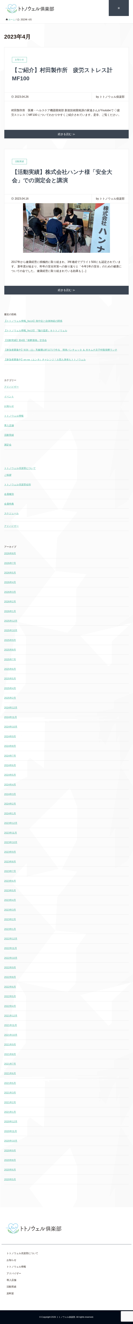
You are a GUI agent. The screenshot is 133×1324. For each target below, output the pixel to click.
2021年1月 (10, 1112)
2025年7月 (10, 659)
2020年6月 (10, 1169)
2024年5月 (10, 774)
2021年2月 (10, 1102)
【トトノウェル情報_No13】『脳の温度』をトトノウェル (35, 330)
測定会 (7, 444)
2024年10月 (10, 726)
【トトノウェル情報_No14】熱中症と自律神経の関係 (33, 321)
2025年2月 (10, 697)
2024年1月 (10, 813)
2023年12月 (10, 823)
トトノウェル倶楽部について (20, 468)
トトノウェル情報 (14, 415)
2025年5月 (10, 678)
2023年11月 (10, 832)
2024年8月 (10, 746)
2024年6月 (10, 765)
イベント (9, 396)
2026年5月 (10, 572)
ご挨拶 (7, 475)
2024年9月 (10, 736)
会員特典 (9, 503)
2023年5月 (10, 890)
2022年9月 (10, 967)
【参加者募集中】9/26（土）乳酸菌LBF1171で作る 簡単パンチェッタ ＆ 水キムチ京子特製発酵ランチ (60, 349)
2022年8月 (10, 977)
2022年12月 (10, 938)
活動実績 (9, 435)
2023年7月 (10, 871)
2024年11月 (10, 717)
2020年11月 (10, 1131)
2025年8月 (10, 649)
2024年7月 (10, 755)
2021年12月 (10, 1015)
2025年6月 (10, 669)
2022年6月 (10, 986)
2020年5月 (10, 1179)
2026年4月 (10, 582)
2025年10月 (10, 630)
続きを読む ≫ (66, 134)
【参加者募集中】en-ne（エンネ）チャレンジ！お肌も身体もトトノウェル (45, 359)
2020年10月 (10, 1140)
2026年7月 (10, 563)
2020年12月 (10, 1121)
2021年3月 (10, 1092)
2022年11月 (10, 948)
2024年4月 (10, 784)
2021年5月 (10, 1083)
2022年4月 (10, 1006)
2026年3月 (10, 592)
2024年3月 (10, 794)
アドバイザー (11, 386)
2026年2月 (10, 601)
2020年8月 (10, 1160)
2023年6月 (10, 880)
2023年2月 (10, 919)
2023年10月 (10, 842)
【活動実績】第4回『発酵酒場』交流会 (25, 340)
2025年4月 (10, 688)
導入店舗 (9, 425)
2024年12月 (10, 707)
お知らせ (9, 406)
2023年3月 (10, 909)
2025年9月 (10, 640)
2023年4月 (10, 900)
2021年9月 (10, 1044)
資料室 (10, 1293)
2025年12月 (10, 620)
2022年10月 (10, 957)
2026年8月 (10, 553)
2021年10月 (10, 1035)
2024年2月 (10, 803)
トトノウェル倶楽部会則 (17, 484)
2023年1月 (10, 929)
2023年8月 (10, 861)
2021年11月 (10, 1025)
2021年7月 (10, 1063)
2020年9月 (10, 1150)
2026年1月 (10, 611)
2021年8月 (10, 1054)
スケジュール (11, 513)
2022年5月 (10, 996)
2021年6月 (10, 1073)
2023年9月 (10, 851)
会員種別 (9, 494)
